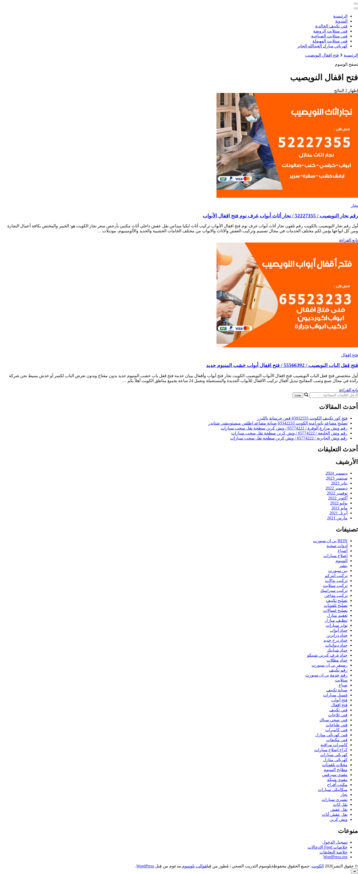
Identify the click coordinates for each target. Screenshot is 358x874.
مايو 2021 (339, 508)
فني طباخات (337, 725)
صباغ (343, 685)
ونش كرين (338, 819)
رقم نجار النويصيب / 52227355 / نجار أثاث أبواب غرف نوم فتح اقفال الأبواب (280, 215)
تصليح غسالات (335, 610)
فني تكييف (338, 710)
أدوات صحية (337, 545)
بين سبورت (338, 570)
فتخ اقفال (349, 355)
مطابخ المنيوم (336, 769)
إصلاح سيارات (335, 555)
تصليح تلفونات (336, 605)
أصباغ (343, 550)
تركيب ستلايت (335, 585)
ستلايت (341, 680)
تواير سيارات (337, 625)
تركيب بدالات (336, 580)
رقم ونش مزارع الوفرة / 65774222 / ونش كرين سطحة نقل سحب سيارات (284, 428)
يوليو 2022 (339, 503)
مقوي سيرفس (335, 774)
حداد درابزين (337, 635)
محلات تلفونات (335, 764)
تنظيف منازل (336, 620)
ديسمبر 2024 (337, 473)
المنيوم (341, 560)
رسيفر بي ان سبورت (330, 665)
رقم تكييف (338, 670)
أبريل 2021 (338, 513)
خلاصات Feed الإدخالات (328, 847)
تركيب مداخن (336, 595)
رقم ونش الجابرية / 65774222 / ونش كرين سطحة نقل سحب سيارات (289, 438)
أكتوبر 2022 (338, 498)
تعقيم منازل (337, 615)
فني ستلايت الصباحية (329, 36)
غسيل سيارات (335, 695)
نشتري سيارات (335, 799)
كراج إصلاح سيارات (331, 749)
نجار (354, 205)
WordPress (145, 866)
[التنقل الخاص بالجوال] (356, 3)
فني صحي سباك (333, 720)
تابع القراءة (348, 240)
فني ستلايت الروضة (330, 31)
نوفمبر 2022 (337, 493)
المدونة (341, 21)
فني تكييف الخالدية (331, 26)
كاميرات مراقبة (334, 745)
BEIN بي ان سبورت (330, 540)
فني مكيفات (337, 740)
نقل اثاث (340, 804)
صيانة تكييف (337, 690)
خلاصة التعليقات (333, 852)
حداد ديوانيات (336, 645)
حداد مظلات (337, 660)
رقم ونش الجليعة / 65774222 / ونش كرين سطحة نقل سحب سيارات (289, 433)
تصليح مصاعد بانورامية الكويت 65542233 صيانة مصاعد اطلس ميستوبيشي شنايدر (278, 423)
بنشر (343, 565)
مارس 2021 (337, 518)
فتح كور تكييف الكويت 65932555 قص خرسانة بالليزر (302, 418)
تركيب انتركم (336, 575)
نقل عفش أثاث (335, 814)
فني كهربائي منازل (331, 735)
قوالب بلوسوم (194, 866)
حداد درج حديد (335, 640)
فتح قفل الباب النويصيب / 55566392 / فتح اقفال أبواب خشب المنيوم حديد (282, 365)
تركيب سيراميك (334, 590)
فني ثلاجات (338, 715)
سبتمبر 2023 (337, 478)
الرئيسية (340, 16)
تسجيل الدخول (335, 842)
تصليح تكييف (337, 600)
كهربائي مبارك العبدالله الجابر (322, 46)
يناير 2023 (339, 483)
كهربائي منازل (335, 759)
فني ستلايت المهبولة (330, 41)
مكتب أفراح (337, 784)
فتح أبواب (339, 700)
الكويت (318, 866)
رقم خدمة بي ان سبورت (326, 675)
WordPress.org (335, 857)
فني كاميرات (336, 730)
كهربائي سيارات (334, 754)
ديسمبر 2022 (337, 488)
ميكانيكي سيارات (333, 789)
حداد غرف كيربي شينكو (327, 655)
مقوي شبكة (337, 779)
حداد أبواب (339, 630)
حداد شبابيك (337, 650)
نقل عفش (339, 809)
